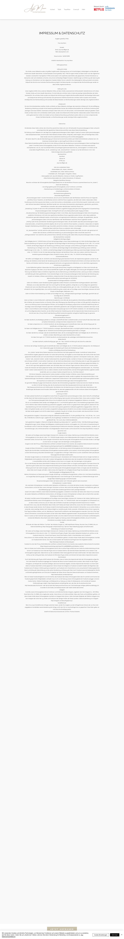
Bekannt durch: (99, 6)
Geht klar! (115, 935)
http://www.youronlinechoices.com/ (36, 387)
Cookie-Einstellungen (100, 935)
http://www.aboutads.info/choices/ (74, 385)
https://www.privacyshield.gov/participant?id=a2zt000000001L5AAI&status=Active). (62, 446)
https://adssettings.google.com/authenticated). (64, 478)
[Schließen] (122, 934)
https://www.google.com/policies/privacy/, (53, 526)
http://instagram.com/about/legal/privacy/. (62, 600)
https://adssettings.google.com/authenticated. (81, 526)
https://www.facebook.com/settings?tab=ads (59, 583)
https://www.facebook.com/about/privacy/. (62, 574)
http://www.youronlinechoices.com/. (62, 585)
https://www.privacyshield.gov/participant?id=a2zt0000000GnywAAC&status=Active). (62, 546)
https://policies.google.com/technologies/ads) (44, 476)
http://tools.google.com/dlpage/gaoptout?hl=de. (62, 472)
